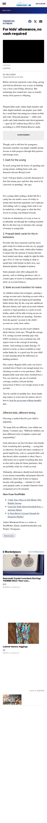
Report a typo (9, 536)
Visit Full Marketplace (36, 552)
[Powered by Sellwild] (40, 690)
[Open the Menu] (4, 4)
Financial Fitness (9, 22)
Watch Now (40, 3)
